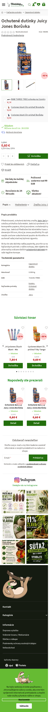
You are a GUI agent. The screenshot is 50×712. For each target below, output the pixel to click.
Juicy (31, 294)
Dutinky (32, 283)
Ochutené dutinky (33, 288)
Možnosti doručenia (14, 132)
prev (3, 346)
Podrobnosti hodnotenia (12, 35)
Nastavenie (24, 699)
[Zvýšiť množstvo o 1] (12, 156)
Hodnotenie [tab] (21, 204)
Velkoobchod (9, 647)
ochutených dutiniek (35, 249)
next (47, 346)
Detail (13, 423)
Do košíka (36, 156)
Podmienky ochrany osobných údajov (19, 643)
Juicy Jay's (42, 220)
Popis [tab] (5, 204)
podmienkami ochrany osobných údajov (32, 465)
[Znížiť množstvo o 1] (3, 156)
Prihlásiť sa (38, 457)
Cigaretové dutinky (33, 265)
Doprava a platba (10, 630)
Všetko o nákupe (10, 639)
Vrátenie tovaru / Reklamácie (16, 634)
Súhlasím (24, 706)
